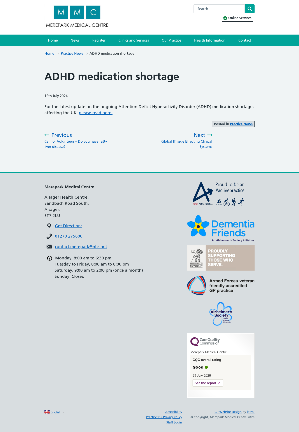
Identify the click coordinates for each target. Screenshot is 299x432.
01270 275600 (69, 236)
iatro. (251, 412)
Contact (244, 40)
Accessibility (173, 412)
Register (99, 40)
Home (53, 40)
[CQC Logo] (205, 345)
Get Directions (68, 225)
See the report (205, 383)
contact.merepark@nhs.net (81, 246)
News (75, 40)
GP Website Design (228, 412)
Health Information (209, 40)
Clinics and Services (133, 40)
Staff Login (174, 422)
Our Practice (171, 40)
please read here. (96, 112)
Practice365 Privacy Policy (164, 417)
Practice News (72, 53)
